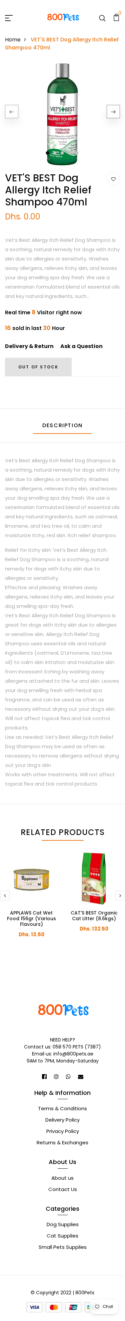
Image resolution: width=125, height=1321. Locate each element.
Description (62, 425)
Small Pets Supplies (63, 1247)
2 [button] (55, 153)
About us (62, 1177)
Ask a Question (81, 346)
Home (13, 39)
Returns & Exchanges (62, 1142)
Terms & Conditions (62, 1108)
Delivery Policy (62, 1119)
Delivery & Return (29, 346)
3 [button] (62, 153)
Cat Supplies (62, 1235)
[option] (62, 117)
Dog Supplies (63, 1224)
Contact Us (62, 1189)
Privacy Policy (62, 1131)
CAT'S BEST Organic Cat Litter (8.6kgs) (94, 916)
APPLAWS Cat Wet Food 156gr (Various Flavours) (31, 919)
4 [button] (70, 153)
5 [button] (77, 153)
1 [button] (47, 153)
